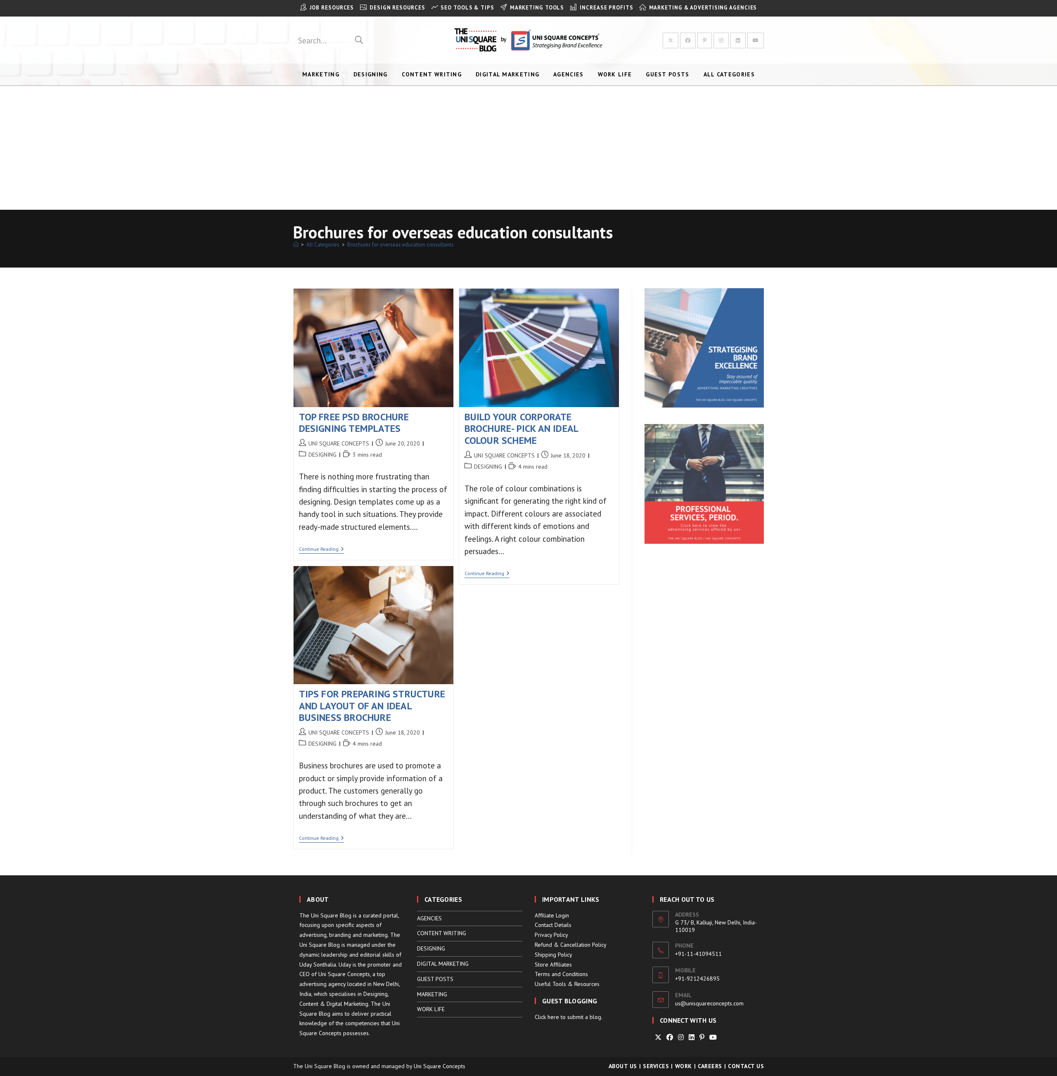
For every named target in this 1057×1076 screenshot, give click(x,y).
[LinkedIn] (691, 1037)
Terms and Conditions (561, 974)
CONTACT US (746, 1066)
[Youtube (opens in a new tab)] (755, 40)
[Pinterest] (701, 1037)
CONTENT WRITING (441, 933)
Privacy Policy (551, 935)
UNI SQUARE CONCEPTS (338, 443)
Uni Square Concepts (439, 1066)
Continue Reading (321, 549)
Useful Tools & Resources (567, 984)
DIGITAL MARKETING (443, 963)
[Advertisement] (528, 148)
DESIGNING (322, 454)
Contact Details (553, 925)
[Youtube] (713, 1037)
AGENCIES (429, 918)
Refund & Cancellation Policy (571, 944)
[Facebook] (669, 1037)
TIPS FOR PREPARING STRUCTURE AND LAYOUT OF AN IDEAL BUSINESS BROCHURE (372, 705)
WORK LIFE (431, 1009)
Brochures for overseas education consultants (400, 244)
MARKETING (432, 994)
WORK (683, 1066)
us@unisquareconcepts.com (709, 1003)
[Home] (296, 244)
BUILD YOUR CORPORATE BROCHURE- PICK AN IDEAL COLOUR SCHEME (521, 428)
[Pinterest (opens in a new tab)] (704, 40)
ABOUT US (623, 1066)
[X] (658, 1037)
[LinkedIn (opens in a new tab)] (738, 40)
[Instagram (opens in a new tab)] (721, 40)
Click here (547, 1017)
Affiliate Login (552, 915)
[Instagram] (681, 1037)
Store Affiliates (553, 964)
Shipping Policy (553, 954)
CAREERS (710, 1066)
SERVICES (656, 1066)
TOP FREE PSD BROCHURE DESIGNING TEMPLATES (354, 422)
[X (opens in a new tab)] (670, 40)
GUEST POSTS (435, 979)
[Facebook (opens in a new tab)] (688, 40)
